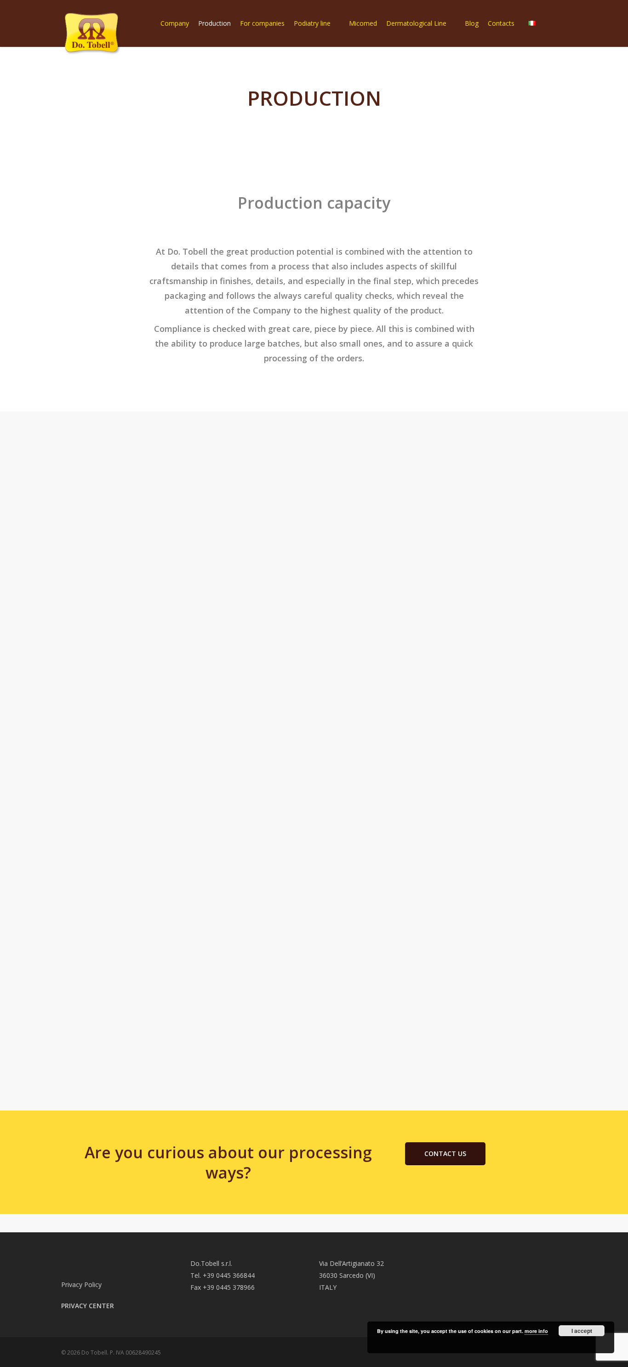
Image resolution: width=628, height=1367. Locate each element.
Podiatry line (312, 23)
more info (536, 1330)
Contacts (501, 23)
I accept (581, 1331)
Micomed (363, 23)
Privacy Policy (81, 1284)
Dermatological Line (416, 23)
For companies (262, 23)
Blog (472, 23)
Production (214, 23)
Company (174, 23)
